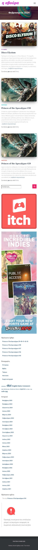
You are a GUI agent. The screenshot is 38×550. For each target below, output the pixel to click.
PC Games (4, 49)
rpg (31, 389)
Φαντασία (4, 105)
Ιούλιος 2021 (6, 482)
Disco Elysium (8, 52)
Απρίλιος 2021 (6, 489)
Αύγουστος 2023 (7, 436)
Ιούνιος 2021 (6, 485)
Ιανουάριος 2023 (7, 460)
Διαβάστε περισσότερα (15, 68)
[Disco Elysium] (19, 34)
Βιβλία (4, 368)
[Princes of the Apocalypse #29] (19, 145)
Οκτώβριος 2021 (7, 478)
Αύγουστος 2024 (7, 407)
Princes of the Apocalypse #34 (16, 498)
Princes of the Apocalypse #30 (16, 108)
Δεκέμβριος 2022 (7, 464)
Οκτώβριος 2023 (7, 429)
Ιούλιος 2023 (6, 439)
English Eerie (17, 386)
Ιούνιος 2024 (6, 411)
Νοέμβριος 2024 (7, 404)
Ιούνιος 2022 (6, 471)
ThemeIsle (27, 545)
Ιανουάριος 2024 (7, 421)
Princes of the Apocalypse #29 (16, 163)
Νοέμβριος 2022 (7, 468)
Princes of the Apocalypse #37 (11, 348)
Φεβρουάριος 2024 (8, 418)
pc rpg (28, 389)
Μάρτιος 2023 (6, 453)
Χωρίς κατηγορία (7, 379)
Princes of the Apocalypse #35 (11, 355)
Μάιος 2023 (5, 446)
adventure (3, 386)
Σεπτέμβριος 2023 (8, 432)
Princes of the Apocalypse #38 (11, 345)
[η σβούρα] (11, 3)
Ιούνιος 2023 (6, 443)
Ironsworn (26, 386)
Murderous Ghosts (14, 389)
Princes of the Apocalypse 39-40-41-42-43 (15, 341)
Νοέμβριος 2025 (7, 400)
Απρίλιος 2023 (6, 450)
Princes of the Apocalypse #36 (11, 352)
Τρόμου (4, 372)
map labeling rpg (5, 389)
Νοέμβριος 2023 (7, 425)
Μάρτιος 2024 (6, 414)
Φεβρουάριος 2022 (8, 475)
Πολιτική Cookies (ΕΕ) (19, 541)
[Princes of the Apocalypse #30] (19, 89)
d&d (9, 385)
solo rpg (4, 391)
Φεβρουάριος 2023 (8, 457)
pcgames (23, 389)
